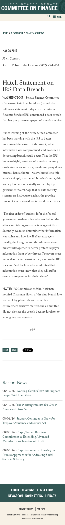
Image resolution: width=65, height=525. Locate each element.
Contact (41, 509)
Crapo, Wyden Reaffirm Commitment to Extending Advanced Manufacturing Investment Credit (25, 437)
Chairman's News (35, 33)
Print (6, 350)
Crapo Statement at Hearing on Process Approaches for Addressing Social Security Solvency (28, 455)
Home (5, 33)
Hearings (28, 490)
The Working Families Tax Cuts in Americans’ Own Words (29, 407)
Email (14, 350)
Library (50, 495)
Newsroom (15, 495)
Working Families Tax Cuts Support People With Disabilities (31, 393)
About (15, 490)
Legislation (45, 490)
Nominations (34, 495)
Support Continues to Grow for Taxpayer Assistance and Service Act (28, 421)
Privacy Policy (26, 509)
